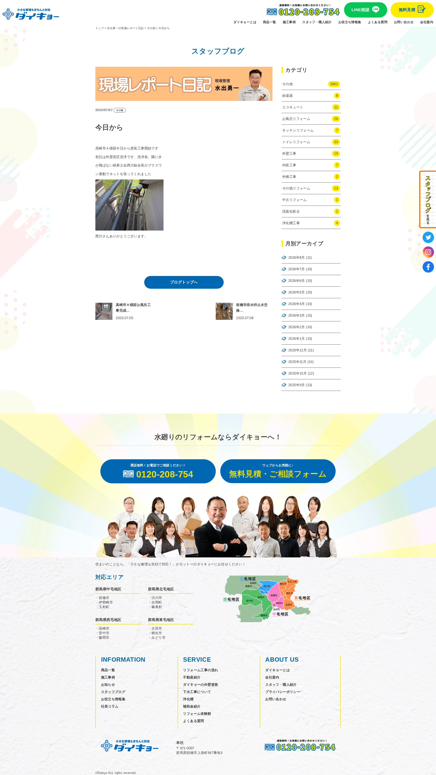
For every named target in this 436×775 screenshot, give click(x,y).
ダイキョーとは (244, 22)
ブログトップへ (184, 282)
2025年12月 (297, 350)
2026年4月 (296, 304)
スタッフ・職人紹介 (317, 22)
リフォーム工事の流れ (200, 670)
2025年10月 (297, 373)
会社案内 (426, 22)
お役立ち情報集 (349, 22)
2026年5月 (296, 292)
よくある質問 (377, 22)
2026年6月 (296, 281)
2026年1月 (296, 338)
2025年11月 (297, 362)
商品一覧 (269, 22)
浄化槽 (188, 699)
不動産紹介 (192, 677)
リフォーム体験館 (197, 713)
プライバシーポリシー (282, 692)
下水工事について (197, 692)
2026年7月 (296, 269)
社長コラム (110, 706)
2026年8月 (296, 257)
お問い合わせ (404, 22)
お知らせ (108, 684)
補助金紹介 (192, 706)
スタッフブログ (113, 692)
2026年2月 (296, 327)
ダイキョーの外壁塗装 (200, 684)
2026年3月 (296, 315)
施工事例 (289, 22)
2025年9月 (296, 385)
